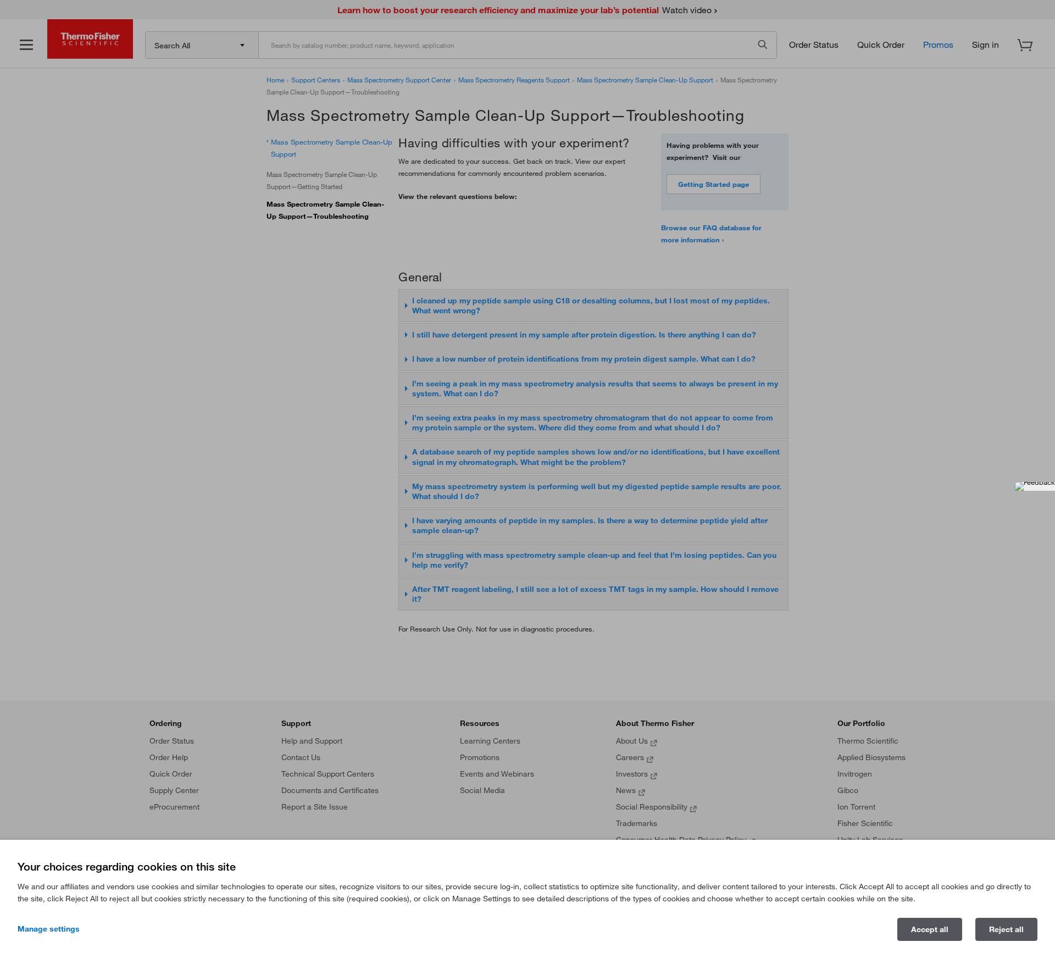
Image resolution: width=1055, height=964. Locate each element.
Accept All (929, 929)
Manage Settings (49, 929)
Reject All (1006, 929)
